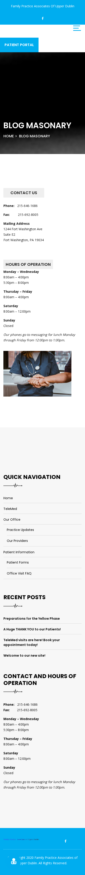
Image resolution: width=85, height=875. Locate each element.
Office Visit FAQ (19, 573)
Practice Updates (20, 530)
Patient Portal (19, 44)
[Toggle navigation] (77, 28)
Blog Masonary (34, 136)
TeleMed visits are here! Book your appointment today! (31, 642)
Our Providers (17, 540)
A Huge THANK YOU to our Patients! (32, 629)
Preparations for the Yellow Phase (31, 618)
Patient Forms (18, 562)
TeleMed (10, 509)
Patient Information (18, 552)
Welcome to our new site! (24, 655)
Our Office (11, 519)
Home (8, 136)
